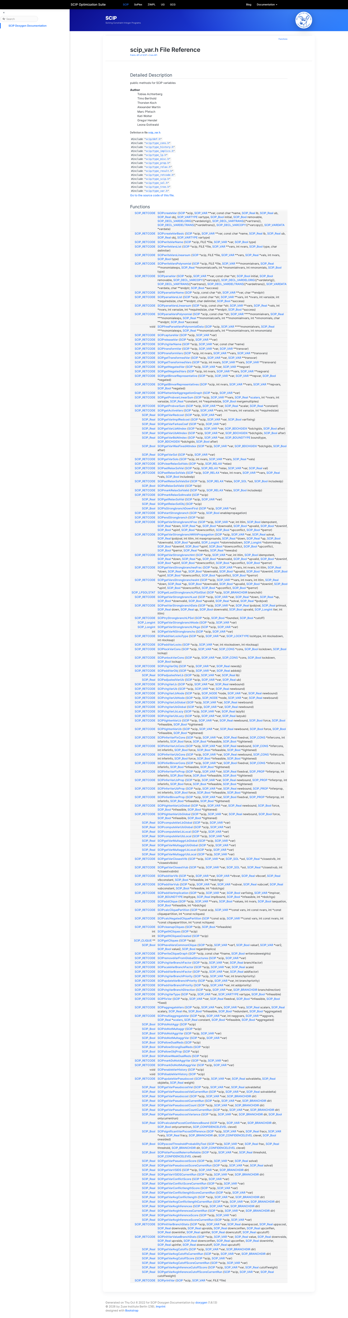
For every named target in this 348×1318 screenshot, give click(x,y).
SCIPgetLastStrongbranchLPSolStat (182, 592)
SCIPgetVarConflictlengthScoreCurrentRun (186, 1192)
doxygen (201, 1302)
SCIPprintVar (166, 1280)
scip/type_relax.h (158, 167)
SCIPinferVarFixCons (171, 737)
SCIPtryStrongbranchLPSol (176, 618)
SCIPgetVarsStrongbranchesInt (178, 580)
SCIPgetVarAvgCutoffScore (176, 1258)
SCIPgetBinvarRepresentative (177, 376)
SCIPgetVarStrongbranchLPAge (179, 627)
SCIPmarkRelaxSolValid (173, 490)
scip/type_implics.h (159, 151)
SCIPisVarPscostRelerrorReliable (179, 1152)
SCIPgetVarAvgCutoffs (173, 1249)
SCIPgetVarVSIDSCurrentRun (177, 1174)
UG (163, 4)
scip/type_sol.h (156, 182)
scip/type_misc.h (157, 159)
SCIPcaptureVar (168, 335)
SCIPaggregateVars (171, 1007)
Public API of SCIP (138, 55)
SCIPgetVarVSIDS (169, 1170)
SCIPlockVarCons (169, 649)
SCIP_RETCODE (145, 213)
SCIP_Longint (210, 542)
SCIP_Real (248, 213)
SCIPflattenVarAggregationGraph (180, 393)
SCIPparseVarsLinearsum (174, 305)
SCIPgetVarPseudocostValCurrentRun (183, 1091)
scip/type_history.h (159, 147)
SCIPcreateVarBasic (171, 233)
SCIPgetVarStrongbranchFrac (177, 522)
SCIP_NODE (209, 693)
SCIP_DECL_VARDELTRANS (176, 225)
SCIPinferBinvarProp (171, 797)
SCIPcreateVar (167, 213)
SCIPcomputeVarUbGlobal (175, 827)
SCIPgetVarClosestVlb (172, 859)
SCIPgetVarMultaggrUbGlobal (178, 845)
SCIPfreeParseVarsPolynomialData (181, 326)
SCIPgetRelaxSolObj (171, 504)
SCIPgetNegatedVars (172, 371)
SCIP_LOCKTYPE (237, 636)
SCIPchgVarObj (168, 666)
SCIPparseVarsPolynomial (175, 314)
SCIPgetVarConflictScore (174, 1179)
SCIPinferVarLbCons (171, 746)
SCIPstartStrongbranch (173, 513)
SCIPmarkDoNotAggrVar (174, 1060)
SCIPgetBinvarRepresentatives (178, 384)
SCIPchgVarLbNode (171, 693)
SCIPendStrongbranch (172, 517)
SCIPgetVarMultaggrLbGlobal (177, 840)
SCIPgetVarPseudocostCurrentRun (181, 1100)
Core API (153, 55)
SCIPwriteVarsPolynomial (174, 263)
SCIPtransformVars (170, 353)
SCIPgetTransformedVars (174, 362)
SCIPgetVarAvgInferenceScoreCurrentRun (186, 1219)
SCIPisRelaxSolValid (171, 486)
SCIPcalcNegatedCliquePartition (179, 918)
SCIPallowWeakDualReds (174, 1056)
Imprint (160, 1306)
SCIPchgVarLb (167, 684)
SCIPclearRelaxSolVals (173, 463)
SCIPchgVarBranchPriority (175, 976)
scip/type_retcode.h (159, 174)
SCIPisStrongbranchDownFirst (178, 508)
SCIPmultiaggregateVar (173, 1016)
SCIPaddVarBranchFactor (175, 971)
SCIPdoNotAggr (168, 1024)
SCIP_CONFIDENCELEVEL (210, 1127)
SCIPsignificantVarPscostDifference (182, 1131)
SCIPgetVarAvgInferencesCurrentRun (182, 1210)
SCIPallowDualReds (171, 1042)
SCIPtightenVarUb (170, 729)
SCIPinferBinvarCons (171, 763)
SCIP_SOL (240, 481)
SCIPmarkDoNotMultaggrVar (177, 1065)
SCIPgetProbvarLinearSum (175, 397)
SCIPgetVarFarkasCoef (173, 424)
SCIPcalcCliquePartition (173, 910)
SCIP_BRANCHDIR (235, 592)
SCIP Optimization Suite (88, 4)
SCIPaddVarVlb (168, 876)
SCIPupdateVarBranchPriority (177, 980)
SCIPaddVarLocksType (173, 636)
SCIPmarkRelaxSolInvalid (174, 495)
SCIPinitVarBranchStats (173, 1224)
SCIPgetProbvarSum (171, 406)
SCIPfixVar (165, 999)
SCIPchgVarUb (167, 689)
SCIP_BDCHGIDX (236, 428)
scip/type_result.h (159, 171)
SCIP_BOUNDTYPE (237, 437)
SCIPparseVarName (171, 292)
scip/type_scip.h (157, 178)
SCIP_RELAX (213, 463)
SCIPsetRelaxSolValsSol (173, 481)
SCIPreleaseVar (168, 339)
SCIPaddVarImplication (173, 893)
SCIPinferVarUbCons (171, 754)
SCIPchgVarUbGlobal (172, 707)
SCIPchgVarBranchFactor (175, 962)
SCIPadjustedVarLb (171, 675)
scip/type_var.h (156, 190)
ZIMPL (152, 4)
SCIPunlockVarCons (171, 657)
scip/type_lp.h (156, 155)
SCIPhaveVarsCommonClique (177, 945)
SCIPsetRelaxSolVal (171, 468)
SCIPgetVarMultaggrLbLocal (177, 850)
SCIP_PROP (257, 771)
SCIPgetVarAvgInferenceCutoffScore (182, 1267)
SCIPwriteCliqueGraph (173, 953)
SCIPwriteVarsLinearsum (174, 255)
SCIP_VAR (200, 213)
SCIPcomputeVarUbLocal (174, 836)
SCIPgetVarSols (168, 459)
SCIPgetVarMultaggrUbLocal (177, 854)
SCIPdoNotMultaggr (171, 1029)
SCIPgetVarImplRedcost (174, 419)
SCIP (126, 4)
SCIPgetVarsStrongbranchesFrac (180, 567)
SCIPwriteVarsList (169, 246)
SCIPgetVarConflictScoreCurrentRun (182, 1183)
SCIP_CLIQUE (143, 940)
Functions (283, 39)
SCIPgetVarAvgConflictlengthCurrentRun (185, 1201)
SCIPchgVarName (169, 344)
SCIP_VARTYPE (187, 217)
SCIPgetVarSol (167, 454)
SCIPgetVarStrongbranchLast (177, 597)
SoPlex (138, 4)
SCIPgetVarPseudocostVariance (179, 1114)
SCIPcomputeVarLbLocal (174, 831)
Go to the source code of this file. (152, 195)
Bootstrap (131, 1310)
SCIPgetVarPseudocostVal (175, 1087)
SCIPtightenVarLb (169, 720)
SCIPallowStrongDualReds (175, 1047)
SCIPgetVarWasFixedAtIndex (177, 446)
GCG (172, 4)
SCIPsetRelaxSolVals (171, 472)
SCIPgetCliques (168, 940)
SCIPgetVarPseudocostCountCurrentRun (185, 1110)
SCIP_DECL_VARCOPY (231, 225)
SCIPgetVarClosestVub (173, 867)
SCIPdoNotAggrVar (170, 1033)
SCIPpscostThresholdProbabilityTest (182, 1144)
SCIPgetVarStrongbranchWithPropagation (186, 534)
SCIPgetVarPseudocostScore (177, 1161)
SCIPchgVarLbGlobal (172, 702)
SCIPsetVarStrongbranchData (177, 605)
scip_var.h (154, 132)
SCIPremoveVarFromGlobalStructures (183, 958)
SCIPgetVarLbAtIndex (172, 428)
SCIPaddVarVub (168, 884)
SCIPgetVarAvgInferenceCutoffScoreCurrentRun (190, 1272)
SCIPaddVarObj (168, 670)
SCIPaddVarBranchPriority (175, 985)
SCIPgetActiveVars (170, 410)
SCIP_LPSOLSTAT (143, 592)
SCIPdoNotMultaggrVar (173, 1038)
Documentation (266, 4)
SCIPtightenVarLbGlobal (174, 805)
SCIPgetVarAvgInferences (175, 1206)
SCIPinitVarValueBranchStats (177, 1236)
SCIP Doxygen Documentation (28, 25)
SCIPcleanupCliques (171, 927)
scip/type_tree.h (157, 186)
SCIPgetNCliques (169, 931)
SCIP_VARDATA (274, 225)
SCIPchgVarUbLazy (171, 716)
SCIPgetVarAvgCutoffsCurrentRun (180, 1254)
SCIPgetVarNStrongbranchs (176, 631)
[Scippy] (303, 20)
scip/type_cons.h (157, 143)
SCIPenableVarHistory (172, 1069)
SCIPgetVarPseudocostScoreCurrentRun (185, 1165)
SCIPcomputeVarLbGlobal (175, 822)
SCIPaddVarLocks (170, 644)
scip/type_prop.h (157, 163)
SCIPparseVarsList (170, 297)
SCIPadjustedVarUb (171, 679)
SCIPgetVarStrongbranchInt (176, 555)
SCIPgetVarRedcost (171, 415)
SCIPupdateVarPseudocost (176, 1078)
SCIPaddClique (168, 901)
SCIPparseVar (167, 276)
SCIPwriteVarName (170, 242)
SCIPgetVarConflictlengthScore (179, 1188)
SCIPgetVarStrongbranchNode (178, 622)
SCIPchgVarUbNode (171, 698)
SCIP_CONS (227, 649)
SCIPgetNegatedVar (171, 367)
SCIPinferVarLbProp (171, 780)
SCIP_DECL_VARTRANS (227, 221)
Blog (248, 4)
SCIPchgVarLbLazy (170, 711)
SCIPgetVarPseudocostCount (177, 1105)
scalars (255, 397)
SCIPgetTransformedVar (174, 357)
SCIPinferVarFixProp (171, 771)
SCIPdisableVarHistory (173, 1074)
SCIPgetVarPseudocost (173, 1096)
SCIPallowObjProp (170, 1051)
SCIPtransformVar (169, 348)
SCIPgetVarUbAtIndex (172, 433)
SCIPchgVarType (169, 994)
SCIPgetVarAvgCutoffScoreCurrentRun (184, 1263)
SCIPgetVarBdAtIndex (172, 437)
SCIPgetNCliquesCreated (174, 936)
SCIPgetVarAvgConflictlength (177, 1197)
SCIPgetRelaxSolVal (171, 499)
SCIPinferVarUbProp (171, 788)
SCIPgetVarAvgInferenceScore (178, 1215)
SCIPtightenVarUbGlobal (174, 814)
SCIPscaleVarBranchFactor (175, 967)
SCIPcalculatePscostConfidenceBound (183, 1123)
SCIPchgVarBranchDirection (176, 989)
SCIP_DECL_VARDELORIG (174, 221)
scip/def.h (153, 139)
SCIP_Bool (217, 217)
